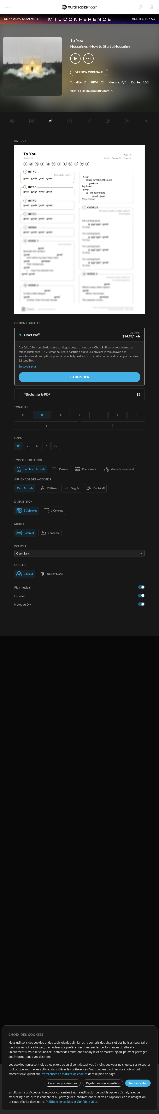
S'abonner (79, 377)
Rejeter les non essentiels (102, 1083)
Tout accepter (138, 1083)
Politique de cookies (59, 1101)
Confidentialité (87, 1101)
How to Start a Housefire (110, 46)
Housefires (79, 46)
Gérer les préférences (62, 1083)
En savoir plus (27, 366)
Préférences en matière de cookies (64, 1074)
